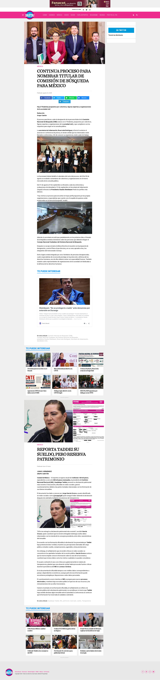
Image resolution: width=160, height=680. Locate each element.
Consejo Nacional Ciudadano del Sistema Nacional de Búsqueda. (57, 337)
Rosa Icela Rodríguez (63, 339)
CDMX (45, 15)
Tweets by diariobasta (115, 35)
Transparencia (86, 600)
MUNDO (102, 15)
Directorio (24, 671)
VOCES (66, 15)
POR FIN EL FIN (112, 15)
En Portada (46, 671)
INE (61, 600)
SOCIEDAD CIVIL (42, 341)
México (41, 671)
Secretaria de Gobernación (79, 339)
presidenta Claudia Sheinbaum (46, 339)
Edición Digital (31, 671)
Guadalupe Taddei (53, 600)
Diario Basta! (18, 671)
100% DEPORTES (82, 15)
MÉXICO (59, 15)
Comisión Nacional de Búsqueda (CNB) (60, 335)
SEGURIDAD (94, 15)
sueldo (79, 600)
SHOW (73, 15)
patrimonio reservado (69, 600)
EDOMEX (52, 15)
